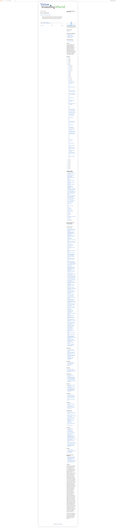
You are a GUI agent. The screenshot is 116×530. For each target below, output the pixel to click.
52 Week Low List (69, 203)
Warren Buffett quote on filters (71, 303)
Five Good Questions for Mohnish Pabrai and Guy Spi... (71, 134)
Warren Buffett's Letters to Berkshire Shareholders (70, 363)
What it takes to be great (70, 339)
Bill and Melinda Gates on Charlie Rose (71, 100)
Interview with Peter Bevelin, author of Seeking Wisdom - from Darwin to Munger (71, 255)
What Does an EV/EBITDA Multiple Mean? (70, 421)
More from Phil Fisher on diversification (70, 434)
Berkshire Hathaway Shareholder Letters (70, 176)
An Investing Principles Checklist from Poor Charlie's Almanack (71, 192)
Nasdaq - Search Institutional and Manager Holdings (71, 197)
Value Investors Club (70, 202)
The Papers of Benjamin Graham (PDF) (70, 376)
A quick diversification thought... (71, 443)
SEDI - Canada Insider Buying (71, 200)
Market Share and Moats (71, 156)
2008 (68, 167)
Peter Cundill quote (70, 117)
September (69, 69)
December (69, 65)
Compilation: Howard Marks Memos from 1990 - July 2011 (71, 396)
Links (68, 84)
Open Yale (68, 212)
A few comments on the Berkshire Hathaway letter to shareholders (71, 445)
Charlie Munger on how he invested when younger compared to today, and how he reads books (71, 233)
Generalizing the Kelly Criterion (71, 277)
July (68, 72)
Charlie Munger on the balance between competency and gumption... (71, 230)
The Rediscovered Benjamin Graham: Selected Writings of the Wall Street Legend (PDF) (71, 378)
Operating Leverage (70, 425)
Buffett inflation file (69, 364)
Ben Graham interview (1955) (71, 379)
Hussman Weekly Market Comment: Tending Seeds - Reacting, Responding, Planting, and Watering (71, 337)
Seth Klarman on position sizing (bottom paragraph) (71, 439)
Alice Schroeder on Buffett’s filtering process (71, 305)
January (69, 80)
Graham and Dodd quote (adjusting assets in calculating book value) (71, 282)
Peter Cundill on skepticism (71, 111)
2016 (68, 63)
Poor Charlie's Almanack (70, 190)
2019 (68, 59)
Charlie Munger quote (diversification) (70, 312)
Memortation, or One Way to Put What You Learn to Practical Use (71, 242)
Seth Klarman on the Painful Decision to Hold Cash (70, 406)
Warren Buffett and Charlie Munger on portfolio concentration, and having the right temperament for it (71, 436)
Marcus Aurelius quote (71, 81)
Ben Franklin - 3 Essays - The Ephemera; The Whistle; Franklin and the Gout (71, 289)
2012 (68, 162)
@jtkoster (68, 31)
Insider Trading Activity (70, 199)
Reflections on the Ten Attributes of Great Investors (71, 416)
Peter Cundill (49, 23)
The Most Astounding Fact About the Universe (70, 345)
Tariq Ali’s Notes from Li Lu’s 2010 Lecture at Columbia (71, 325)
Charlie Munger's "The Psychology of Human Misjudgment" (70, 358)
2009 (68, 166)
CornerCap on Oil (70, 139)
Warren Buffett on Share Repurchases (70, 315)
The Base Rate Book (70, 414)
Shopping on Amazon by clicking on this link (70, 35)
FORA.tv (68, 215)
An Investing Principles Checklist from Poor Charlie (71, 274)
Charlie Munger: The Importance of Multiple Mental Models (71, 236)
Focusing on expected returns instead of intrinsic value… (71, 259)
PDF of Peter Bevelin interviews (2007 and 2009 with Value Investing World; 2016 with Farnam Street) (71, 390)
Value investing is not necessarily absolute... (71, 115)
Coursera (68, 218)
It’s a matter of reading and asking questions (71, 323)
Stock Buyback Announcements (71, 198)
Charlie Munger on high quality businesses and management (71, 276)
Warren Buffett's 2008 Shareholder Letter (70, 329)
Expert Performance (45, 23)
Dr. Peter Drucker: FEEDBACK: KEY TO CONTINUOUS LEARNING (71, 263)
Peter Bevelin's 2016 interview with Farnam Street (71, 387)
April (69, 76)
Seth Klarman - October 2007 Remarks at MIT (71, 408)
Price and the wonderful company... (71, 129)
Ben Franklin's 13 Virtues (70, 369)
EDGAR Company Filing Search (71, 195)
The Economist (69, 219)
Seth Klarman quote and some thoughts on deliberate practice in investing (71, 302)
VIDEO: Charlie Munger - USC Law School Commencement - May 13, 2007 (71, 353)
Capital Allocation (69, 422)
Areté (68, 249)
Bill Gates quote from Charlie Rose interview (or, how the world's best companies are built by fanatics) (71, 268)
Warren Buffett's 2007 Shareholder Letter (70, 327)
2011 (68, 163)
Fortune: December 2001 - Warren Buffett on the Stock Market (71, 318)
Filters (68, 260)
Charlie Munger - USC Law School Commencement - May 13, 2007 (71, 271)
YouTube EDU (69, 213)
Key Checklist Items (69, 244)
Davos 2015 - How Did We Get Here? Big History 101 (71, 94)
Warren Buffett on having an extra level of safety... (72, 113)
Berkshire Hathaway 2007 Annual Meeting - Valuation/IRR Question (71, 320)
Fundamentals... (69, 246)
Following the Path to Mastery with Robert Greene (71, 340)
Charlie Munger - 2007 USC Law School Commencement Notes (71, 189)
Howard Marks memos (70, 394)
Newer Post (42, 25)
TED (67, 204)
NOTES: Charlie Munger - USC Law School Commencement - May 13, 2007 (71, 356)
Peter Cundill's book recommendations (71, 127)
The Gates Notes (69, 220)
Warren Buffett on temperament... (69, 238)
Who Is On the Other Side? (70, 417)
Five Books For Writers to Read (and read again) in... (72, 109)
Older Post (62, 25)
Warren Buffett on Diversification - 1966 (70, 310)
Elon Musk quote (70, 140)
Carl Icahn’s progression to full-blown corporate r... (71, 122)
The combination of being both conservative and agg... (71, 148)
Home (52, 25)
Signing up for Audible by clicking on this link (70, 37)
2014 (68, 159)
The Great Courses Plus (70, 205)
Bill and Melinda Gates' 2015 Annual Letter (71, 104)
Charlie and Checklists (70, 449)
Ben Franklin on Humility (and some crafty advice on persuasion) (71, 292)
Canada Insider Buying (70, 201)
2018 (68, 60)
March (69, 77)
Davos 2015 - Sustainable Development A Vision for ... (71, 91)
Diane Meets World (69, 224)
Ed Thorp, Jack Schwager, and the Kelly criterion (71, 280)
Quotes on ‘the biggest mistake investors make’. (71, 264)
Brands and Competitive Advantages (71, 151)
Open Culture (69, 214)
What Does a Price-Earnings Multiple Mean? (71, 419)
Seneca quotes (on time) (70, 296)
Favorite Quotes (69, 228)
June (69, 73)
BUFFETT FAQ (69, 365)
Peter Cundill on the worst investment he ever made (71, 131)
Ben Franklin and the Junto (70, 290)
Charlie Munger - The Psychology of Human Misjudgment (70, 187)
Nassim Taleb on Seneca (70, 295)
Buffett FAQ (68, 179)
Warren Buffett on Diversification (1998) (70, 431)
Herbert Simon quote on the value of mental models (71, 299)
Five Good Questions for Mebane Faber (71, 83)
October (69, 68)
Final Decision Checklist (70, 245)
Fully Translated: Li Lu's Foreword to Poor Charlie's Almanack (70, 285)
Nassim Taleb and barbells (70, 294)
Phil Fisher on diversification (71, 432)
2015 (68, 64)
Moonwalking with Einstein (70, 261)
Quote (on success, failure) (70, 306)
